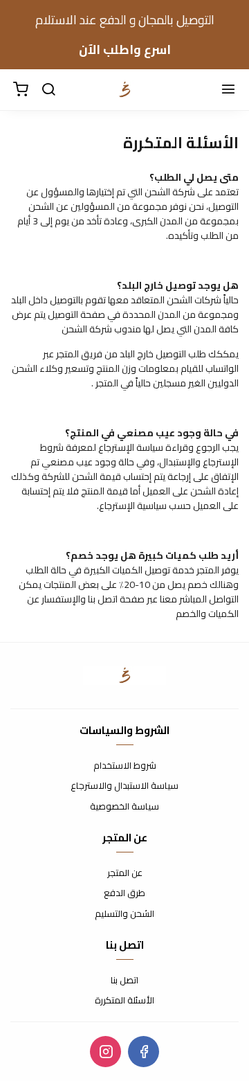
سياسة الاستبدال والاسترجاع (124, 786)
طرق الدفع (124, 893)
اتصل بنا (124, 981)
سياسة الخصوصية (124, 807)
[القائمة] (228, 90)
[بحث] (48, 90)
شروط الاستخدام (124, 766)
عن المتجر (124, 873)
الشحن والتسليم (124, 914)
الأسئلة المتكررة (124, 1001)
